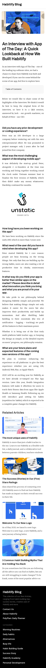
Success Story (9, 653)
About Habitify (10, 614)
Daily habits (8, 634)
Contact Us (8, 609)
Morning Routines (11, 629)
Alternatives (9, 639)
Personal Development (14, 662)
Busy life (7, 643)
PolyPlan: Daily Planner (14, 618)
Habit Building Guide (13, 648)
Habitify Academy (11, 658)
